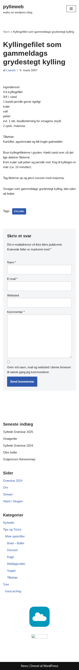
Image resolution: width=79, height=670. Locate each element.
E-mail (12, 279)
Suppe (11, 570)
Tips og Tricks (12, 529)
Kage (10, 557)
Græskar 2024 (12, 480)
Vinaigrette (10, 438)
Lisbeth (11, 70)
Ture (6, 584)
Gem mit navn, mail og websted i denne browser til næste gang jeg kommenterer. (39, 369)
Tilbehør (12, 577)
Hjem (6, 31)
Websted (13, 295)
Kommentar (16, 312)
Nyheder (8, 522)
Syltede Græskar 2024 (18, 445)
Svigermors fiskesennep (19, 459)
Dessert (12, 550)
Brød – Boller (15, 543)
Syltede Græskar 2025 (18, 431)
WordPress (50, 666)
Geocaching (13, 591)
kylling (19, 211)
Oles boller (10, 452)
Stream (8, 494)
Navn (11, 262)
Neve (24, 666)
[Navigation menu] (71, 8)
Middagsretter (16, 563)
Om (5, 487)
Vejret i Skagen (13, 501)
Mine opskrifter (15, 536)
